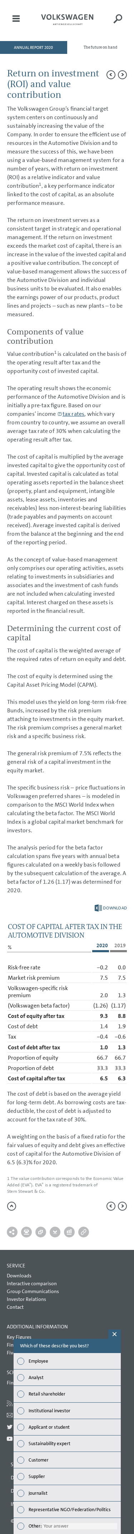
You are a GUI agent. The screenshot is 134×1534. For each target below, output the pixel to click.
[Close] (114, 1334)
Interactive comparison (32, 1283)
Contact (15, 1307)
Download (111, 908)
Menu (16, 23)
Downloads (19, 1275)
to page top (11, 1206)
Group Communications (33, 1291)
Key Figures (19, 1337)
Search (118, 23)
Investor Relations (26, 1299)
